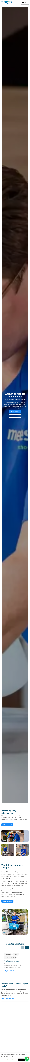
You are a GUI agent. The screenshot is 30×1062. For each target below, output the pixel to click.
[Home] (8, 3)
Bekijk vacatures (15, 411)
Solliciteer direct (7, 825)
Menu (26, 3)
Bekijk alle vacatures (7, 998)
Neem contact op (15, 416)
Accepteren (21, 1059)
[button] (22, 947)
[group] (14, 962)
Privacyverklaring (11, 1059)
